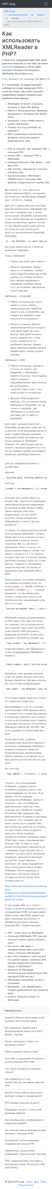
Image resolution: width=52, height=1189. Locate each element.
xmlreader (15, 18)
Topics (29, 1181)
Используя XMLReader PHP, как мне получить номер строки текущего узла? (27, 939)
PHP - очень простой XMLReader (25, 932)
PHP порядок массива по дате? (22, 1102)
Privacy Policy (26, 1185)
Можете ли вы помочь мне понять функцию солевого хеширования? (24, 1094)
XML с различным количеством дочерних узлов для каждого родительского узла (25, 137)
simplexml (41, 15)
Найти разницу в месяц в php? (22, 1051)
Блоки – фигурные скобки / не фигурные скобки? (21, 1043)
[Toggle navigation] (46, 4)
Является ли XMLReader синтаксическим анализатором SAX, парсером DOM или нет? (28, 973)
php (32, 15)
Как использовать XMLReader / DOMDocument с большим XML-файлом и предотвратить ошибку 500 (28, 179)
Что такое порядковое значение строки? (23, 1070)
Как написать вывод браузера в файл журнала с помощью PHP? (25, 1132)
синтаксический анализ (18, 15)
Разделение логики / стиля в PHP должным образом (23, 1111)
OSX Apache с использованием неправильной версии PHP (22, 1142)
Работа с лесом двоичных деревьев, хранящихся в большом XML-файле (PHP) (28, 114)
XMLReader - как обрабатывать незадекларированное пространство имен (28, 990)
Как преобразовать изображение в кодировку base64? (24, 1121)
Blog (36, 1181)
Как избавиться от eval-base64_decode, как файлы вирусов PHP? (24, 1082)
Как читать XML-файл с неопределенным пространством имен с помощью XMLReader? (26, 949)
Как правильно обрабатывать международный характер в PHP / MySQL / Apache (24, 1031)
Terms (43, 1181)
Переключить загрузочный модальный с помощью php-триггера (25, 1152)
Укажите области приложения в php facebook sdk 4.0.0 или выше (25, 1019)
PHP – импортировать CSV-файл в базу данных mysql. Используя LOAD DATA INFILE (25, 1164)
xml (6, 18)
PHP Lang (8, 4)
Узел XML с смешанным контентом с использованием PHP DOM (25, 1060)
